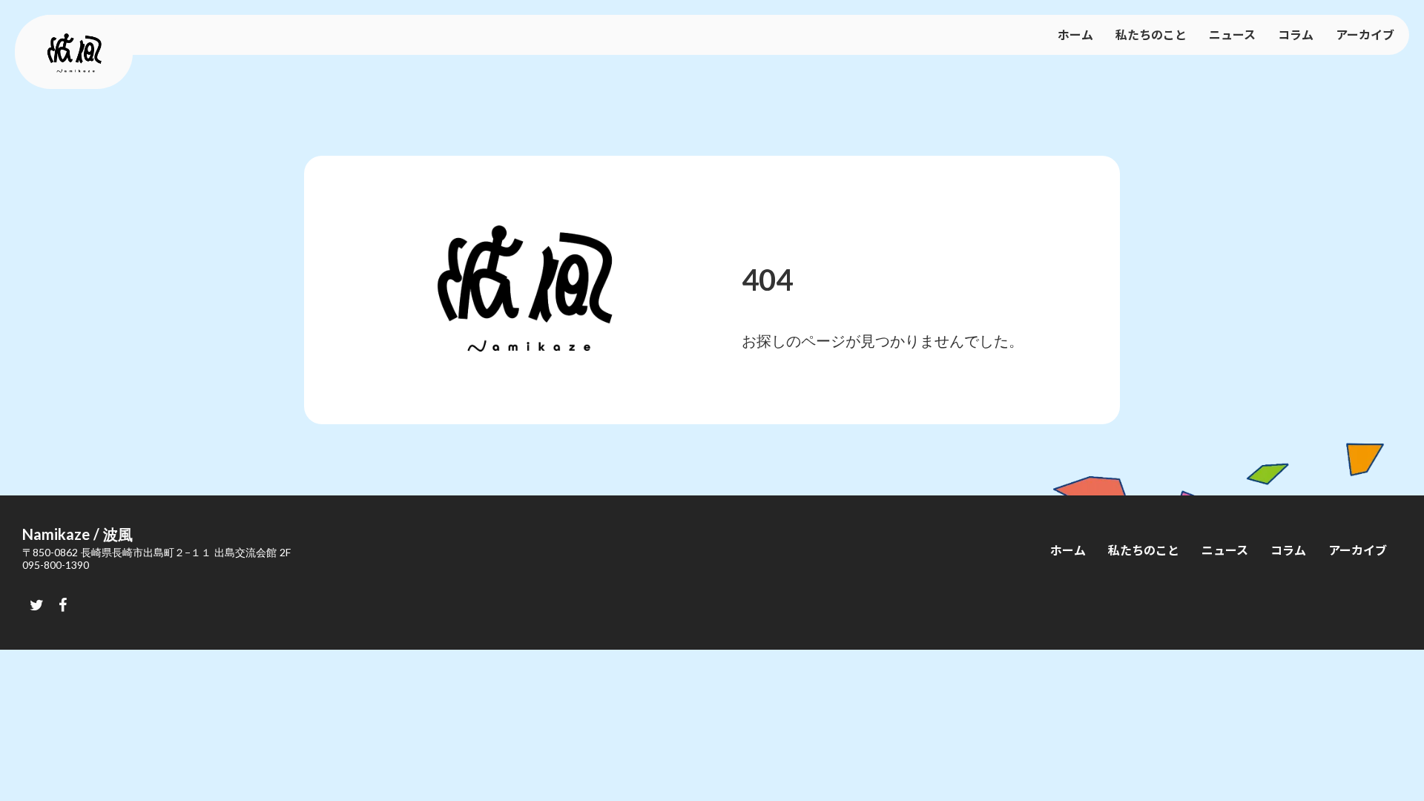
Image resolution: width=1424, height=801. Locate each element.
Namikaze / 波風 (77, 534)
